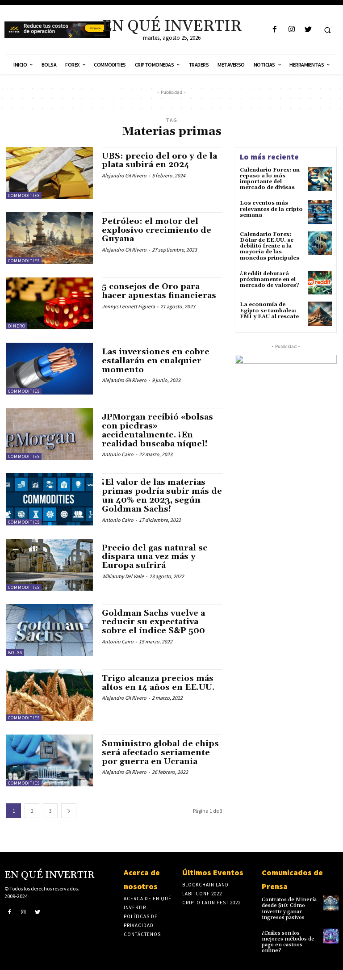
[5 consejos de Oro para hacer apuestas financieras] (49, 303)
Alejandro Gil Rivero (124, 175)
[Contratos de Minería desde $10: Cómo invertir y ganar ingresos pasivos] (331, 902)
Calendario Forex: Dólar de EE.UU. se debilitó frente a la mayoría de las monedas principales (269, 246)
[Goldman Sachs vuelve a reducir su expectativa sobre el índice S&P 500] (49, 630)
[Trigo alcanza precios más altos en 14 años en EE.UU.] (49, 695)
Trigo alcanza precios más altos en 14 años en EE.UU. (158, 683)
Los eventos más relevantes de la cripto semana (271, 209)
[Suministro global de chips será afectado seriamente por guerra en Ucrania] (49, 760)
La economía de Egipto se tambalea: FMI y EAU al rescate (269, 310)
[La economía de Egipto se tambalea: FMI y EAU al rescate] (320, 314)
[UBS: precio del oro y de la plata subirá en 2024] (49, 173)
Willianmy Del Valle (123, 576)
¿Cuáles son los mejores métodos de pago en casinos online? (288, 942)
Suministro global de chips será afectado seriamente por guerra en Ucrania (160, 753)
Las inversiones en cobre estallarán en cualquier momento (155, 361)
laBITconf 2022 (202, 893)
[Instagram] (291, 30)
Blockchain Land (205, 885)
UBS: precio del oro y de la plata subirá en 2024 (159, 160)
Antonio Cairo (118, 454)
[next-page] (68, 810)
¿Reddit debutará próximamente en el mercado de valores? (269, 279)
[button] (327, 30)
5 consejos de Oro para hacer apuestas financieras (159, 291)
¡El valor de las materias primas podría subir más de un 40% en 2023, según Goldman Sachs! (162, 495)
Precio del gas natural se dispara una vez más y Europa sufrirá (155, 557)
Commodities (24, 195)
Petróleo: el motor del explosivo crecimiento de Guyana (156, 230)
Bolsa (15, 652)
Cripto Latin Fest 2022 (211, 902)
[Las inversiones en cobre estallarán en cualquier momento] (49, 369)
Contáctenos (142, 934)
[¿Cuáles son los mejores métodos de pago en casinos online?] (331, 936)
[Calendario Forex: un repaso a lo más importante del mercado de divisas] (320, 179)
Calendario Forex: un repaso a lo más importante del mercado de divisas (270, 179)
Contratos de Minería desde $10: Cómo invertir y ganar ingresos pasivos (289, 908)
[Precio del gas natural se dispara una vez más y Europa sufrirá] (49, 565)
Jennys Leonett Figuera (128, 306)
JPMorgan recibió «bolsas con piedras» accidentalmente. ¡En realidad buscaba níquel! (157, 430)
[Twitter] (308, 30)
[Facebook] (275, 30)
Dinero (16, 326)
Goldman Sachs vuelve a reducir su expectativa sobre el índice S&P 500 (153, 622)
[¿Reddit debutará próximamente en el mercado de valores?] (320, 283)
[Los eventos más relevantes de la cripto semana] (320, 212)
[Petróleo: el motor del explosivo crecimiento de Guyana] (49, 238)
